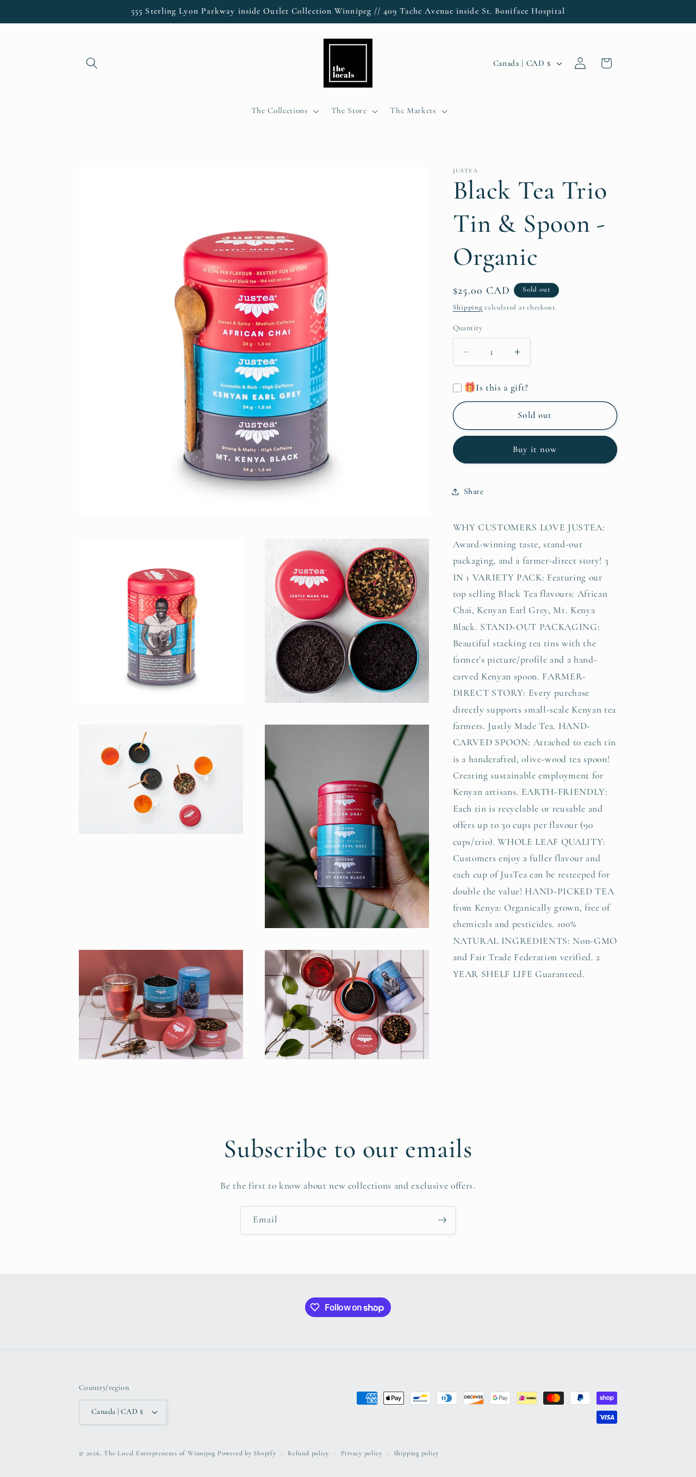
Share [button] (474, 492)
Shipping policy (416, 1453)
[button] (92, 63)
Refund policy (308, 1453)
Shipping (468, 307)
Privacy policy (361, 1453)
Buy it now (535, 449)
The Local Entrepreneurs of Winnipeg (159, 1453)
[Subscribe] (442, 1220)
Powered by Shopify (246, 1453)
